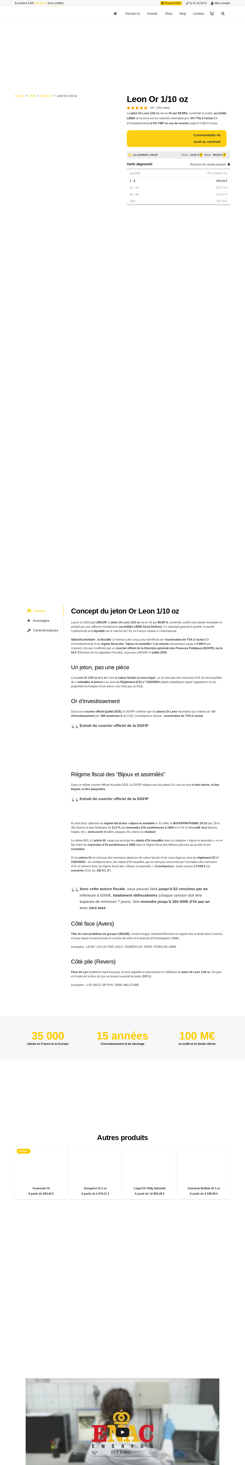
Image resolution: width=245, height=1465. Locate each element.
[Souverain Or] (41, 1173)
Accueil (19, 95)
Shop (32, 95)
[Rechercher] (223, 14)
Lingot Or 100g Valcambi (150, 1188)
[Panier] (212, 13)
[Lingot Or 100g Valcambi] (149, 1173)
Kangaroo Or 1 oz (95, 1188)
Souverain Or (41, 1188)
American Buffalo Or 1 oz (204, 1188)
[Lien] (34, 13)
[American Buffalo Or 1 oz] (204, 1173)
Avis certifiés (55, 3)
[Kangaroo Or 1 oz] (95, 1173)
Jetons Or (46, 95)
